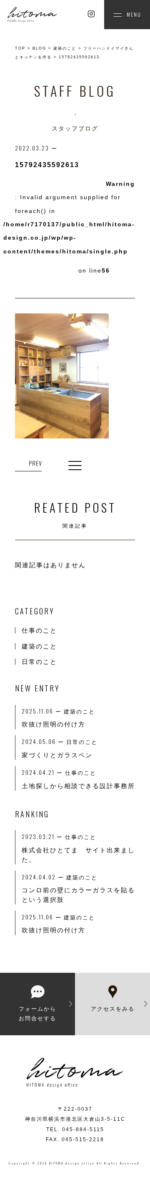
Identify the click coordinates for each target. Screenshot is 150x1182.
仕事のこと (39, 630)
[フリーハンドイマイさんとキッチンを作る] (28, 464)
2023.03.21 (43, 836)
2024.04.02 (44, 877)
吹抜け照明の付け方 (53, 930)
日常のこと (39, 661)
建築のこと (39, 646)
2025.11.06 (43, 917)
